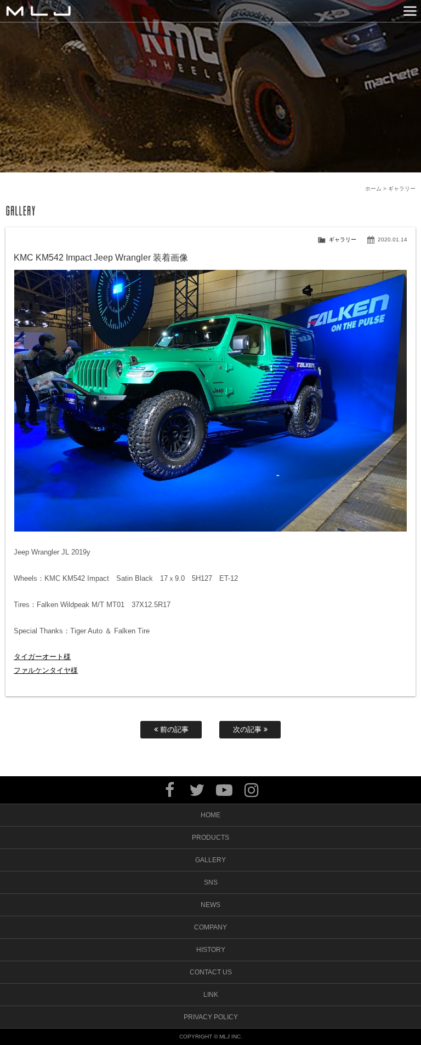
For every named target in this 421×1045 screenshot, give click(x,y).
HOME (210, 815)
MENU (410, 11)
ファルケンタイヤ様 (46, 670)
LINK (210, 994)
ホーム (373, 189)
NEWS (210, 905)
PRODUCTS (210, 837)
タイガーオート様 (42, 657)
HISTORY (210, 950)
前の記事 (173, 729)
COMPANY (210, 927)
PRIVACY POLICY (211, 1017)
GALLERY (210, 860)
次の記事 (248, 729)
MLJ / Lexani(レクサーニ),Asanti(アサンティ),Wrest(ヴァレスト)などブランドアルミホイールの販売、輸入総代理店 (38, 11)
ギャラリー (342, 239)
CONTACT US (211, 972)
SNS (211, 882)
